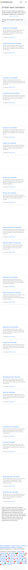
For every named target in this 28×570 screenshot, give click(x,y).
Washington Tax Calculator (11, 477)
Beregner (19, 551)
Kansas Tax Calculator (9, 193)
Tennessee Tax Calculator (11, 427)
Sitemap (13, 547)
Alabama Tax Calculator (10, 28)
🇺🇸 (21, 2)
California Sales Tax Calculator (12, 43)
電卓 (4, 564)
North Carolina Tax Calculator (12, 293)
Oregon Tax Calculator (10, 342)
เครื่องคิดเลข (10, 563)
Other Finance (11, 37)
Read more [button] (14, 16)
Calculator (5, 555)
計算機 (17, 563)
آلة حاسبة (2, 563)
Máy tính (5, 561)
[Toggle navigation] (26, 2)
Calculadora (12, 553)
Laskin (25, 560)
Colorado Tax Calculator (10, 78)
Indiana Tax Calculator (10, 177)
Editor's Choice (16, 545)
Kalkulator (13, 558)
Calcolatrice (3, 553)
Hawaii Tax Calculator (9, 143)
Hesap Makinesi (4, 558)
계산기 (9, 564)
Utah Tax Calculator (9, 442)
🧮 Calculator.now (6, 2)
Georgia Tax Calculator (10, 128)
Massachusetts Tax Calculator (12, 227)
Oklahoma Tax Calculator (11, 327)
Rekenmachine (20, 561)
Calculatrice (19, 556)
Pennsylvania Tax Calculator (11, 377)
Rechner (12, 561)
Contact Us (24, 545)
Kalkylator (18, 560)
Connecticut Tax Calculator (11, 93)
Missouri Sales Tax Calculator (12, 243)
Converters (19, 547)
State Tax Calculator (9, 392)
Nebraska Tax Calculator (10, 277)
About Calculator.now (5, 545)
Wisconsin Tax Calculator (10, 492)
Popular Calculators (5, 547)
